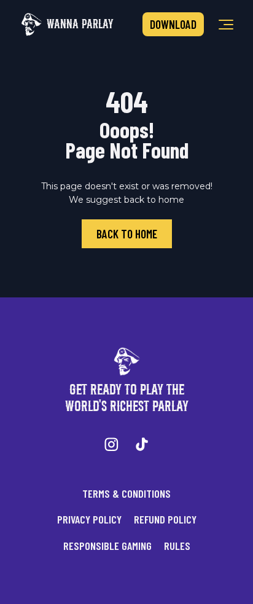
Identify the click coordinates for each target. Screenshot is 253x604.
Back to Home (126, 234)
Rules (177, 545)
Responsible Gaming (107, 545)
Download (173, 24)
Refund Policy (165, 519)
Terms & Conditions (126, 493)
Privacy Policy (89, 519)
